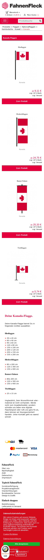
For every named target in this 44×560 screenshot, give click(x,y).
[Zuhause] (22, 6)
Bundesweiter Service (11, 493)
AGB (4, 473)
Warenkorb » (14, 12)
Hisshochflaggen (22, 114)
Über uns (6, 468)
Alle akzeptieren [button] (21, 544)
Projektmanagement (10, 488)
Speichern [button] (21, 555)
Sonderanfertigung (10, 486)
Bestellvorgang (8, 504)
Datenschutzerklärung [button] (12, 539)
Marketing (10, 555)
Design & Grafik (8, 495)
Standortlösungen (9, 491)
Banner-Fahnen (22, 181)
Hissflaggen (22, 47)
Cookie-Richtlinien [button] (10, 534)
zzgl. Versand (37, 95)
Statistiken (22, 552)
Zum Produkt (22, 101)
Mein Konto (33, 15)
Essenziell (10, 552)
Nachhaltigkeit (8, 471)
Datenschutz (7, 475)
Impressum (7, 478)
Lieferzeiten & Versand (11, 506)
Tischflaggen (22, 248)
